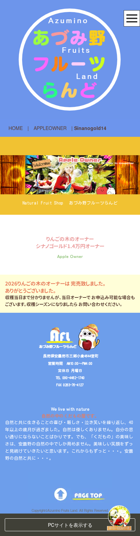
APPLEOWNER (50, 128)
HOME (15, 128)
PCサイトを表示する (70, 524)
